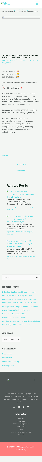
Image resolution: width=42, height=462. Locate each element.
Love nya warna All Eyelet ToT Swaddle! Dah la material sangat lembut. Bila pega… (21, 251)
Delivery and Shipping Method (21, 432)
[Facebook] (19, 407)
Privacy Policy (21, 426)
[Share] (12, 458)
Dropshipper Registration (21, 424)
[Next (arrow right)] (7, 461)
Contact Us (21, 421)
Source (5, 156)
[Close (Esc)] (17, 458)
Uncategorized (8, 366)
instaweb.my (21, 450)
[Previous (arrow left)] (2, 461)
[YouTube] (28, 407)
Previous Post (21, 164)
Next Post (21, 171)
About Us (21, 418)
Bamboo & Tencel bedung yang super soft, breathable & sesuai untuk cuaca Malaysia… (20, 226)
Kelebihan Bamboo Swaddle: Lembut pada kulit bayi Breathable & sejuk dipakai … (19, 201)
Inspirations (7, 358)
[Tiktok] (23, 407)
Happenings (7, 354)
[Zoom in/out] (2, 458)
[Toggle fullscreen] (7, 458)
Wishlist (21, 435)
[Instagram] (14, 407)
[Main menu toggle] (37, 4)
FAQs (21, 429)
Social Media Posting (25, 60)
